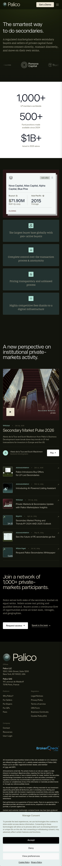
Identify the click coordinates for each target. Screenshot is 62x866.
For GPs (6, 708)
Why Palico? (8, 696)
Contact (6, 728)
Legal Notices (37, 696)
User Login (7, 736)
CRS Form (35, 708)
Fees (5, 712)
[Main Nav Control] (57, 4)
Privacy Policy (36, 862)
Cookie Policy (24, 862)
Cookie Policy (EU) (39, 716)
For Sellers (7, 700)
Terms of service (38, 704)
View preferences (31, 856)
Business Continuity (39, 712)
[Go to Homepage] (11, 4)
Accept (31, 840)
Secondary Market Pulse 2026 (28, 430)
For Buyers (7, 704)
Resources (7, 732)
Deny (31, 848)
